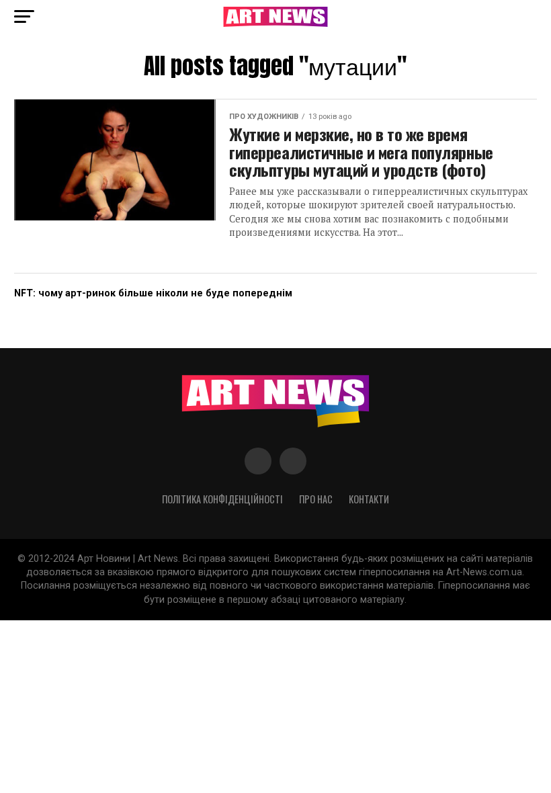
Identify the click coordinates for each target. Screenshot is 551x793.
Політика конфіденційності (222, 499)
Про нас (316, 499)
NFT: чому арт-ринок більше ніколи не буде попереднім (153, 293)
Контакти (369, 499)
